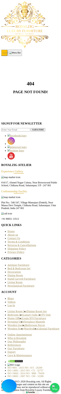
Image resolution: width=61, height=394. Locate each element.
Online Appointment (20, 334)
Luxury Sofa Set (32, 315)
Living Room (15, 282)
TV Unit (46, 315)
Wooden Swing (16, 325)
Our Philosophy (17, 341)
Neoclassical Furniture (21, 285)
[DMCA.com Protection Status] (15, 362)
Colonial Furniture (48, 328)
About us (13, 235)
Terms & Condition (19, 241)
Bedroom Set (15, 315)
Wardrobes (30, 328)
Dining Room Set (37, 311)
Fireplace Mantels (34, 321)
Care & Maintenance (20, 355)
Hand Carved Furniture (22, 279)
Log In (11, 305)
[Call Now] (9, 385)
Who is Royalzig (17, 338)
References (14, 345)
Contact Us (14, 238)
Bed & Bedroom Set (19, 268)
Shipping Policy (17, 248)
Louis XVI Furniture (34, 318)
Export (12, 352)
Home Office (15, 318)
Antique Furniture (18, 265)
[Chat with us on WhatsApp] (54, 387)
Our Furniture (16, 348)
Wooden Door (16, 328)
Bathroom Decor (35, 325)
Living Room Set (17, 311)
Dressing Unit (16, 321)
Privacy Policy (16, 252)
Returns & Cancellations (22, 245)
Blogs (11, 298)
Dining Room (15, 275)
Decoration (14, 272)
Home (11, 231)
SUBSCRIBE (38, 130)
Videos (11, 302)
